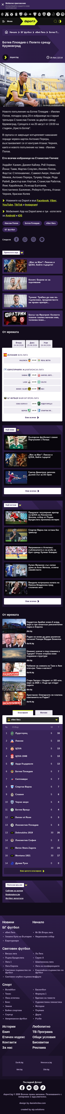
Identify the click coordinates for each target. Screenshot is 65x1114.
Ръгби (38, 1018)
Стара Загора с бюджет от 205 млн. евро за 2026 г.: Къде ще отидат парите (44, 682)
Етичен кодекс (13, 1037)
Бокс (7, 1002)
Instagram (31, 204)
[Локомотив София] (62, 14)
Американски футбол (16, 1018)
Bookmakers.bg (13, 894)
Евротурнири (12, 940)
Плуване (39, 1010)
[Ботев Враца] (48, 14)
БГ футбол (26, 32)
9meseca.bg (46, 1062)
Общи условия (44, 1037)
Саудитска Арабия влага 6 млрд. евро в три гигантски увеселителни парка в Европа (44, 624)
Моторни (39, 1006)
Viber (53, 200)
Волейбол (10, 989)
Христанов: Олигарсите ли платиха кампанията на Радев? (44, 696)
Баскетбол (40, 989)
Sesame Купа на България (18, 936)
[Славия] (39, 14)
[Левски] (7, 14)
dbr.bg (29, 631)
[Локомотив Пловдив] (58, 14)
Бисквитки (40, 1042)
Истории (8, 1026)
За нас (7, 1047)
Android (10, 215)
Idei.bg (19, 1069)
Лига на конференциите (47, 966)
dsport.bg (14, 57)
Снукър (9, 1014)
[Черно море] (44, 14)
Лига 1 (8, 962)
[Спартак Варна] (34, 14)
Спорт (7, 984)
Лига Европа (11, 966)
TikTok (18, 204)
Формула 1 (40, 994)
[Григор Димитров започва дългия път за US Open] (32, 477)
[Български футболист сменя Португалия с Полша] (32, 442)
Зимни (8, 1006)
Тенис (8, 994)
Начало (13, 32)
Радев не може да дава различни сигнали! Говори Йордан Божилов (44, 638)
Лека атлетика (12, 998)
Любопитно (41, 1026)
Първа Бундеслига (14, 958)
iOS (20, 215)
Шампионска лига (25, 370)
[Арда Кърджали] (21, 14)
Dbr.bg (46, 1069)
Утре (46, 344)
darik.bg (30, 643)
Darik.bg (19, 1062)
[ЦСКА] (11, 14)
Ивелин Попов (11, 223)
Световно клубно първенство (20, 977)
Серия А (39, 958)
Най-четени (11, 505)
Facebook (43, 200)
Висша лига (11, 953)
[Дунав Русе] (53, 14)
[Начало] (6, 32)
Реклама (39, 1047)
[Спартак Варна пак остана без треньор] (32, 535)
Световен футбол (16, 948)
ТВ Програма (42, 1032)
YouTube (7, 204)
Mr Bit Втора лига (23, 398)
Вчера (19, 344)
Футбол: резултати (14, 898)
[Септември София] (30, 14)
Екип (6, 1032)
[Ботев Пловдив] (25, 14)
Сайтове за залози (14, 891)
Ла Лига (17, 355)
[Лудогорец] (2, 14)
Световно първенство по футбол (18, 971)
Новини (8, 922)
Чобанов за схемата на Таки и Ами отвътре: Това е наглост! (44, 667)
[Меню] (3, 21)
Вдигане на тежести (45, 998)
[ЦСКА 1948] (16, 14)
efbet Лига (40, 32)
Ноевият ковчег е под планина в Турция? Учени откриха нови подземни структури (43, 653)
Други (38, 977)
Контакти (9, 1042)
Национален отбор (44, 936)
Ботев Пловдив (32, 223)
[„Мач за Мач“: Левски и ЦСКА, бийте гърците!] (32, 460)
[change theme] (60, 21)
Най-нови (10, 430)
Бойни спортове (13, 1010)
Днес (32, 344)
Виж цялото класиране (30, 871)
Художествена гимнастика (48, 1002)
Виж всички (30, 417)
